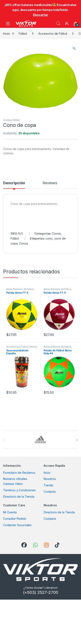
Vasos (33, 346)
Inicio (6, 33)
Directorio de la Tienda (18, 496)
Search (58, 23)
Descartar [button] (40, 15)
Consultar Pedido (14, 518)
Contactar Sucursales (17, 525)
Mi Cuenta (10, 512)
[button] (74, 48)
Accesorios (13, 346)
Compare (50, 518)
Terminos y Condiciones (19, 490)
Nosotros (50, 479)
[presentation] (77, 440)
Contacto (50, 491)
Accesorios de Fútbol (52, 33)
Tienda (48, 485)
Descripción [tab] (14, 183)
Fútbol (23, 33)
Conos (7, 120)
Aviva (9, 289)
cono (48, 238)
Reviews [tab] (50, 183)
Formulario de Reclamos (19, 472)
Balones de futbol (23, 289)
